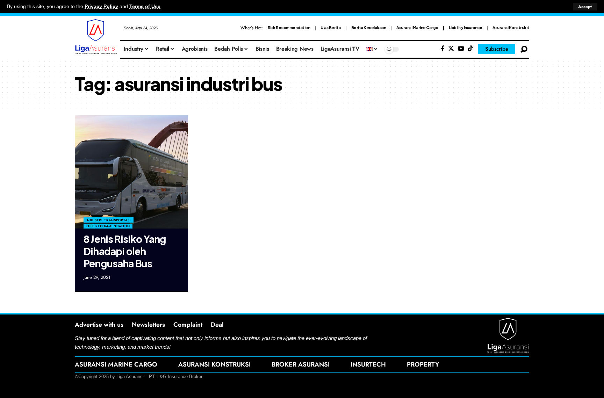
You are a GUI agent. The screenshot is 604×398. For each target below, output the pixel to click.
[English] (372, 49)
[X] (451, 49)
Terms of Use (144, 6)
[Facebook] (442, 49)
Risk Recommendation (289, 27)
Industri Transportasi (108, 220)
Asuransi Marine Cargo (417, 27)
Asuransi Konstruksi (510, 27)
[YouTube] (461, 49)
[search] (523, 49)
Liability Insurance (465, 27)
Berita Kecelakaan (368, 27)
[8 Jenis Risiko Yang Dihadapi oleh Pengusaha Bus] (131, 172)
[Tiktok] (470, 49)
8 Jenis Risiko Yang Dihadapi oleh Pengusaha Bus (125, 251)
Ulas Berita (331, 27)
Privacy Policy (101, 6)
